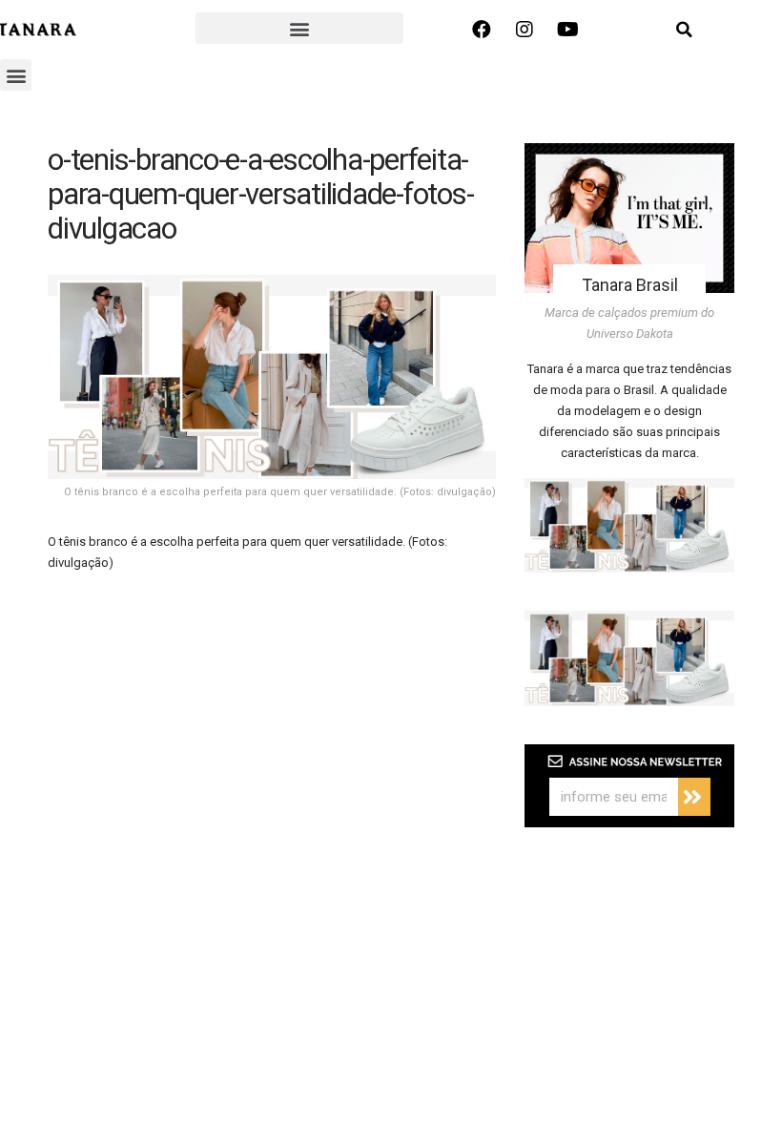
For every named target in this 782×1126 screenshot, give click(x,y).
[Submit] (694, 797)
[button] (299, 28)
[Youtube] (567, 29)
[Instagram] (524, 29)
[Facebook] (482, 29)
